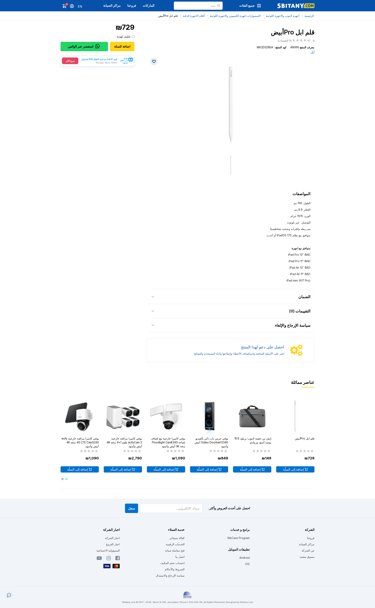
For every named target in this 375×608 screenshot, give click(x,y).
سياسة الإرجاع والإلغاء (293, 325)
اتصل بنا (180, 556)
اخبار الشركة (112, 538)
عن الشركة (308, 550)
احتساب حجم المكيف (172, 563)
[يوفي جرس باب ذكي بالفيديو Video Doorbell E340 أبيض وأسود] (209, 416)
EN (80, 6)
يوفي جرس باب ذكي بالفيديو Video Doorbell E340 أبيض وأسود (211, 442)
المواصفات (302, 193)
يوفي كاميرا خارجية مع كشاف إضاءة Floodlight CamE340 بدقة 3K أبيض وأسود (168, 442)
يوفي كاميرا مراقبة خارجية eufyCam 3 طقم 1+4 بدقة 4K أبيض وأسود (124, 442)
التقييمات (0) (300, 311)
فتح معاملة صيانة (175, 550)
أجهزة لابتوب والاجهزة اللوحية (282, 15)
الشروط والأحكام (175, 569)
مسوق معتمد (307, 556)
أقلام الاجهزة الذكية (194, 15)
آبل (312, 52)
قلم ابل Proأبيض (168, 15)
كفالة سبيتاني (177, 538)
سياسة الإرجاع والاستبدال (170, 575)
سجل (131, 508)
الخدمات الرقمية (175, 544)
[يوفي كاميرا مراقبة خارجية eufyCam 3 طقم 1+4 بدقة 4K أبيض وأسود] (123, 416)
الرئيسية (309, 15)
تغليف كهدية (123, 36)
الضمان (304, 296)
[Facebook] (117, 558)
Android (244, 557)
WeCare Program (238, 538)
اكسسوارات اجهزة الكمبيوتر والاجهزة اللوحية (235, 15)
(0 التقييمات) (296, 40)
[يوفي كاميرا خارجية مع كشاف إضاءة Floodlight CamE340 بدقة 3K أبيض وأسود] (166, 416)
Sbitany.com (246, 602)
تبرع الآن (70, 60)
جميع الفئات (247, 5)
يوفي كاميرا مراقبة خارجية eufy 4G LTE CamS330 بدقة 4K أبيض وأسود (80, 442)
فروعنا (131, 5)
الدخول (72, 6)
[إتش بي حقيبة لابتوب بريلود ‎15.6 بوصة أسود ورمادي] (252, 416)
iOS (247, 564)
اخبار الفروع (113, 544)
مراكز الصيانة (112, 5)
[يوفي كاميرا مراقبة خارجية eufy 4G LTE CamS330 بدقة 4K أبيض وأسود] (80, 416)
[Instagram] (108, 558)
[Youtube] (99, 558)
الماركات (148, 5)
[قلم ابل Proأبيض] (295, 416)
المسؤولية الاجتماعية (108, 550)
